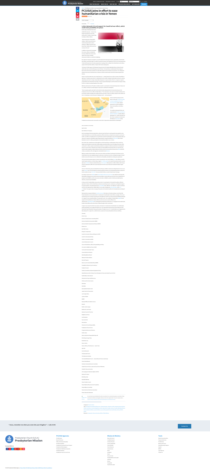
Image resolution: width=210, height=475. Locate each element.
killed (119, 149)
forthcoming (115, 138)
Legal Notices (49, 467)
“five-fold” (93, 172)
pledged (119, 198)
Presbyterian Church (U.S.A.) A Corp (63, 452)
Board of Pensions (59, 440)
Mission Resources (124, 4)
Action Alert (118, 118)
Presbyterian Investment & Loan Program (64, 445)
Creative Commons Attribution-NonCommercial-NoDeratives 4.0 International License (101, 399)
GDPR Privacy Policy (42, 467)
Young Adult (109, 462)
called (93, 201)
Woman (108, 461)
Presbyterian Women (60, 450)
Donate (144, 4)
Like (77, 7)
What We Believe (94, 4)
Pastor (108, 454)
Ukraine (118, 409)
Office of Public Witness (104, 413)
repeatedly (90, 201)
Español (159, 447)
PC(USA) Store (161, 441)
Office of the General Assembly (62, 441)
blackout (108, 151)
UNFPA (93, 174)
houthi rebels (102, 408)
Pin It (77, 13)
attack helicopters (113, 187)
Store (117, 1)
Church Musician (110, 447)
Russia (109, 409)
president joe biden (89, 409)
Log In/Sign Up (161, 450)
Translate (92, 23)
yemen (85, 411)
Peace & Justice (84, 16)
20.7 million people (104, 161)
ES (142, 1)
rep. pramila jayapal (104, 409)
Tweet (77, 10)
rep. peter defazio (96, 409)
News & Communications (98, 1)
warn (115, 159)
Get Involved (136, 4)
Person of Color (110, 455)
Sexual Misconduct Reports (163, 445)
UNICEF (121, 409)
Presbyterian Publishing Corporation (63, 448)
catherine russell (111, 406)
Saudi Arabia (113, 409)
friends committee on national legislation (91, 408)
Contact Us (184, 426)
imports (85, 170)
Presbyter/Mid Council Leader (113, 457)
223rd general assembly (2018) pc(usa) (93, 406)
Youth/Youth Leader (111, 464)
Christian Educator (111, 441)
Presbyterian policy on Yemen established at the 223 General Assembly (117, 101)
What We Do (104, 4)
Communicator (110, 448)
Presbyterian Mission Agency (61, 447)
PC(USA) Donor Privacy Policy (32, 467)
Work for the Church (162, 443)
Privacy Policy (23, 467)
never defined (101, 185)
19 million (88, 162)
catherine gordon (104, 406)
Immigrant (109, 452)
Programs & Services (110, 1)
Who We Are (113, 4)
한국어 (145, 1)
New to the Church (110, 438)
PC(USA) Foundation (60, 443)
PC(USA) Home (59, 438)
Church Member (110, 445)
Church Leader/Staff (111, 443)
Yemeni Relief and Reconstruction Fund (105, 174)
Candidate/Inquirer (111, 440)
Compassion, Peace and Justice (94, 413)
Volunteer (109, 459)
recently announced (100, 193)
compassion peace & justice (119, 406)
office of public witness (109, 408)
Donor (108, 450)
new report (104, 162)
